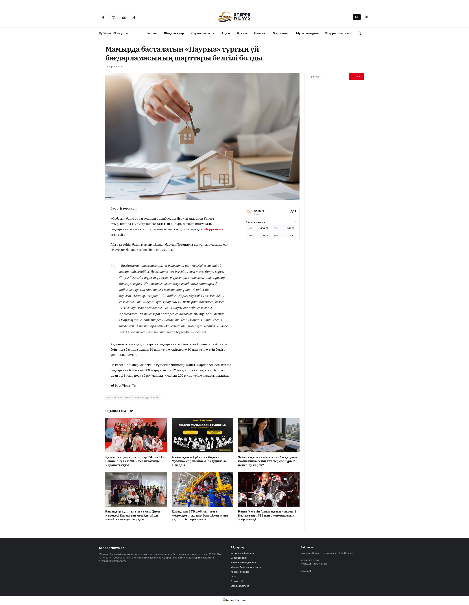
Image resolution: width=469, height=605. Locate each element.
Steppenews (213, 229)
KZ (356, 17)
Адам (225, 33)
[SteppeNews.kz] (234, 17)
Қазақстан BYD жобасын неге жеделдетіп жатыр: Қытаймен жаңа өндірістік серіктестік (200, 515)
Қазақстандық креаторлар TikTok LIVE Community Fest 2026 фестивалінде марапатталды (135, 461)
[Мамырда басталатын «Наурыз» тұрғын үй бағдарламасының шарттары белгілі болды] (202, 136)
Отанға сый (237, 581)
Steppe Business (240, 585)
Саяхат (259, 33)
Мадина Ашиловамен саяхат (246, 567)
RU (366, 17)
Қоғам (242, 33)
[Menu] (367, 33)
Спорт (234, 576)
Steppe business (337, 33)
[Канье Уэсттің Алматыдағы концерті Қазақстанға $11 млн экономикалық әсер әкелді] (269, 489)
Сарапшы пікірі (202, 33)
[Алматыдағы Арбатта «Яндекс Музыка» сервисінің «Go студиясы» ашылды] (202, 435)
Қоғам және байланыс (243, 553)
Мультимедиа (307, 33)
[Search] (359, 33)
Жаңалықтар (174, 33)
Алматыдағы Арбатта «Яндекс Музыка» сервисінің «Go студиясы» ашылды (199, 461)
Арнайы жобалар (240, 571)
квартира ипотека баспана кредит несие (133, 397)
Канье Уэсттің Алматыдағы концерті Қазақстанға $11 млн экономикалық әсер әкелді (267, 515)
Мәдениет (281, 33)
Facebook (305, 571)
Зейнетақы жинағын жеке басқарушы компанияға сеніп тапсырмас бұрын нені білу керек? (267, 461)
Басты (152, 33)
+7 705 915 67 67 (309, 560)
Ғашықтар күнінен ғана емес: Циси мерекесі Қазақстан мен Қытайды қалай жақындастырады (132, 515)
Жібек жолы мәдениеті (243, 562)
